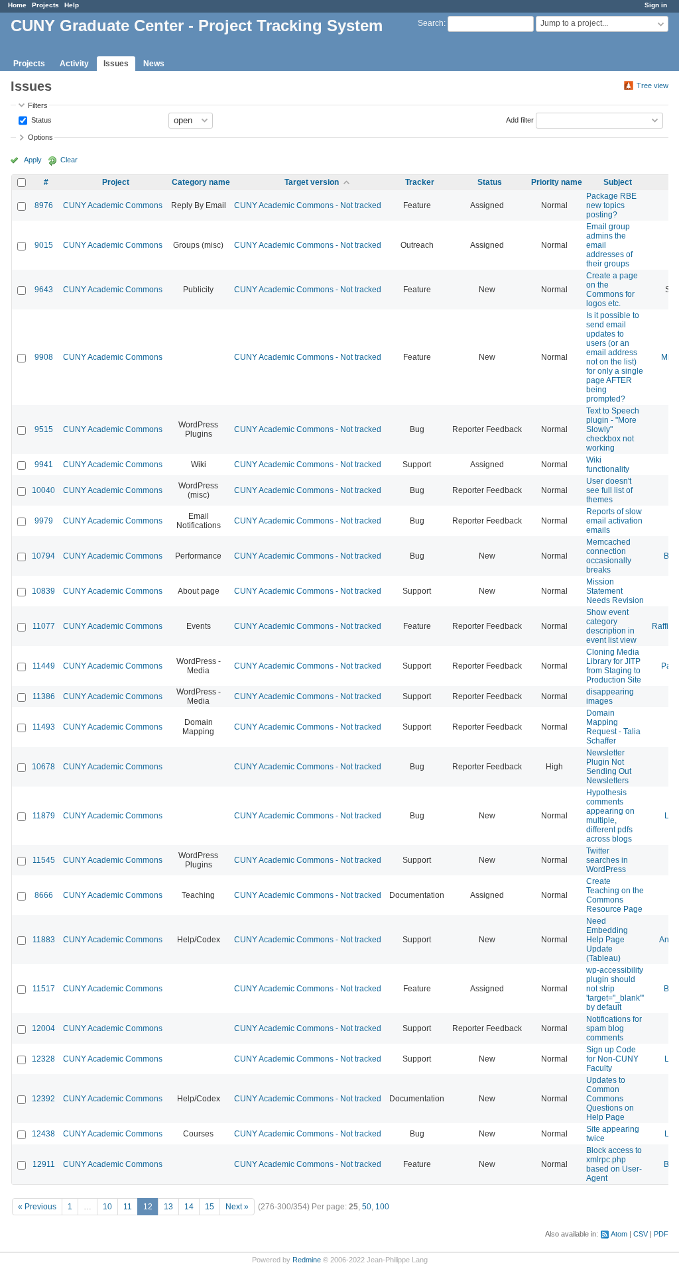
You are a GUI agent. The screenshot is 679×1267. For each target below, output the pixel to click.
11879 (43, 815)
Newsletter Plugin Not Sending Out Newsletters (608, 766)
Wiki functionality (607, 464)
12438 (43, 1133)
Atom (619, 1234)
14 (189, 1206)
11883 (43, 939)
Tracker (419, 182)
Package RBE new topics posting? (611, 205)
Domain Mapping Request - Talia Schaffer (613, 726)
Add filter (520, 119)
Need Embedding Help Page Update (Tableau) (607, 939)
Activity (74, 63)
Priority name (556, 182)
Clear (69, 160)
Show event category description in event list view (611, 626)
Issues (116, 63)
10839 (43, 591)
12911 (43, 1164)
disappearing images (610, 696)
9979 (43, 520)
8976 (43, 205)
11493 (43, 727)
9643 (43, 289)
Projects (45, 5)
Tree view (652, 85)
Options (40, 137)
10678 (43, 766)
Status (40, 119)
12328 (43, 1059)
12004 (43, 1028)
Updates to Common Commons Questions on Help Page (610, 1098)
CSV (640, 1234)
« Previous (37, 1206)
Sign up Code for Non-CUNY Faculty (612, 1059)
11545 (43, 860)
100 (382, 1206)
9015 (43, 245)
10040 (43, 490)
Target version (311, 182)
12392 (43, 1098)
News (153, 63)
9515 (43, 429)
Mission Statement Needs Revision (615, 591)
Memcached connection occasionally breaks (608, 556)
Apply (33, 160)
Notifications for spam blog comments (614, 1028)
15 (209, 1206)
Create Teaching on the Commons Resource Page (615, 895)
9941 (43, 464)
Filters (38, 105)
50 (366, 1206)
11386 (43, 696)
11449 (43, 666)
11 (127, 1206)
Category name (201, 182)
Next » (237, 1206)
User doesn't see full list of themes (609, 490)
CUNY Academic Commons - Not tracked (307, 205)
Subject (617, 182)
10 (107, 1206)
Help (71, 5)
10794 (43, 556)
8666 (43, 895)
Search (431, 23)
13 (168, 1206)
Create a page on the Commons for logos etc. (612, 289)
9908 (43, 357)
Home (17, 5)
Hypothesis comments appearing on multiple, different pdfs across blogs (610, 816)
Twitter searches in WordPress (607, 860)
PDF (661, 1234)
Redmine (306, 1260)
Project (115, 182)
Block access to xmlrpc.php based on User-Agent (614, 1164)
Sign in (656, 5)
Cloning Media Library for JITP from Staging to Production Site (613, 666)
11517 (43, 988)
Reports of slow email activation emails (614, 521)
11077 (43, 626)
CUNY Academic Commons (112, 205)
